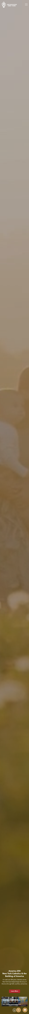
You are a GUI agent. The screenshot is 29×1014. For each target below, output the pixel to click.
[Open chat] (25, 1010)
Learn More (14, 991)
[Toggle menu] (26, 4)
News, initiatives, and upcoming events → (12, 1004)
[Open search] (18, 1010)
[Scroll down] (14, 1010)
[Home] (9, 4)
